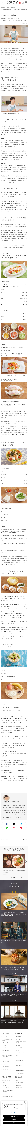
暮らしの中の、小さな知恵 (9, 7)
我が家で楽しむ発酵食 (5, 1050)
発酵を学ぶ (4, 1085)
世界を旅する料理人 (5, 1098)
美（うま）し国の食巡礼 (19, 1057)
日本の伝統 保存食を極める (20, 1073)
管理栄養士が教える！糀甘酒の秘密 (7, 1096)
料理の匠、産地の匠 (19, 1068)
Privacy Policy (14, 1112)
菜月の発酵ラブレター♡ (6, 1080)
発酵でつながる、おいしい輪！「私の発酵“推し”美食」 (7, 1056)
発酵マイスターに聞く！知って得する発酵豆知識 (7, 1091)
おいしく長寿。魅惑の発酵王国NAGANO (7, 1040)
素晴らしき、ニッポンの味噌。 (7, 1059)
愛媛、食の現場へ (18, 1039)
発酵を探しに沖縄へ (19, 1036)
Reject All (14, 1119)
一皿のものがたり (18, 1080)
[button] (2, 861)
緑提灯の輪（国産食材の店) (20, 1070)
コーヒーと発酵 (4, 1036)
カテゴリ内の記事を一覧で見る (14, 877)
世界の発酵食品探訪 (5, 1047)
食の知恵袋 (4, 1093)
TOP (2, 7)
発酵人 (17, 1055)
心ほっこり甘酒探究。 (5, 1061)
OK (14, 1122)
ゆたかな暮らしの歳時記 (19, 1082)
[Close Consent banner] (25, 1102)
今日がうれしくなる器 (19, 1087)
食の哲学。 (4, 1082)
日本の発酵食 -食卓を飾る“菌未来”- (7, 1064)
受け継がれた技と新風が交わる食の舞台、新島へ (21, 1042)
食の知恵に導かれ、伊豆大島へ (20, 1052)
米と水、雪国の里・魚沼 (19, 1060)
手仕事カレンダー (5, 1045)
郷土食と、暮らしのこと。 (20, 1065)
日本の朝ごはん (4, 1052)
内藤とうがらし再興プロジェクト (21, 1063)
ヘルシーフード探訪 (19, 1047)
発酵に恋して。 (18, 1050)
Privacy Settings (14, 1116)
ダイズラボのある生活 (5, 1066)
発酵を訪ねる (18, 1045)
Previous (5, 839)
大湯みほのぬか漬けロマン (6, 1042)
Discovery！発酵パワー (5, 1087)
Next (24, 839)
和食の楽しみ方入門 (19, 1085)
